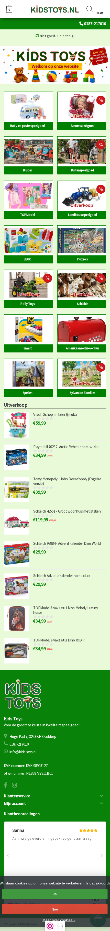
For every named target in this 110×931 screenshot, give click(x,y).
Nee (54, 909)
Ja (55, 894)
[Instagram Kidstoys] (16, 785)
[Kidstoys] (55, 9)
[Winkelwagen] (9, 11)
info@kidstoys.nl (22, 751)
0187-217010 (95, 23)
